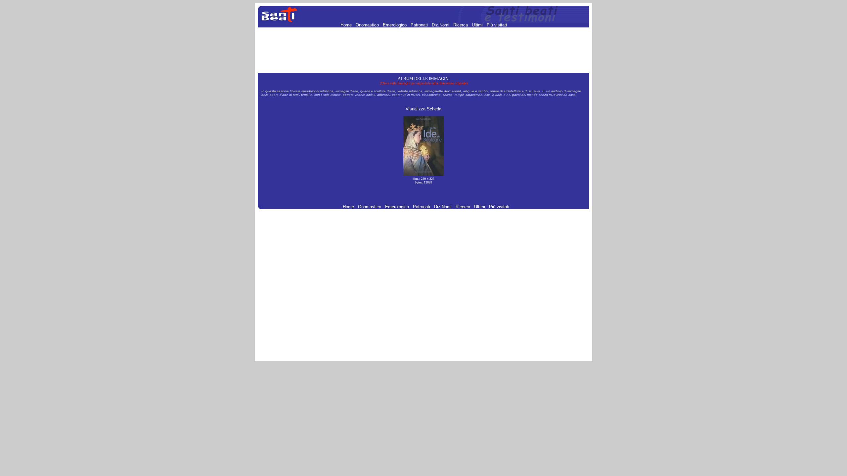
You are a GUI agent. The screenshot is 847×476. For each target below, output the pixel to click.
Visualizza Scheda (423, 108)
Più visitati (497, 24)
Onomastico (368, 24)
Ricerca (461, 24)
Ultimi (478, 24)
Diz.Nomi (441, 24)
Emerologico (395, 24)
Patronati (420, 24)
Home (346, 24)
